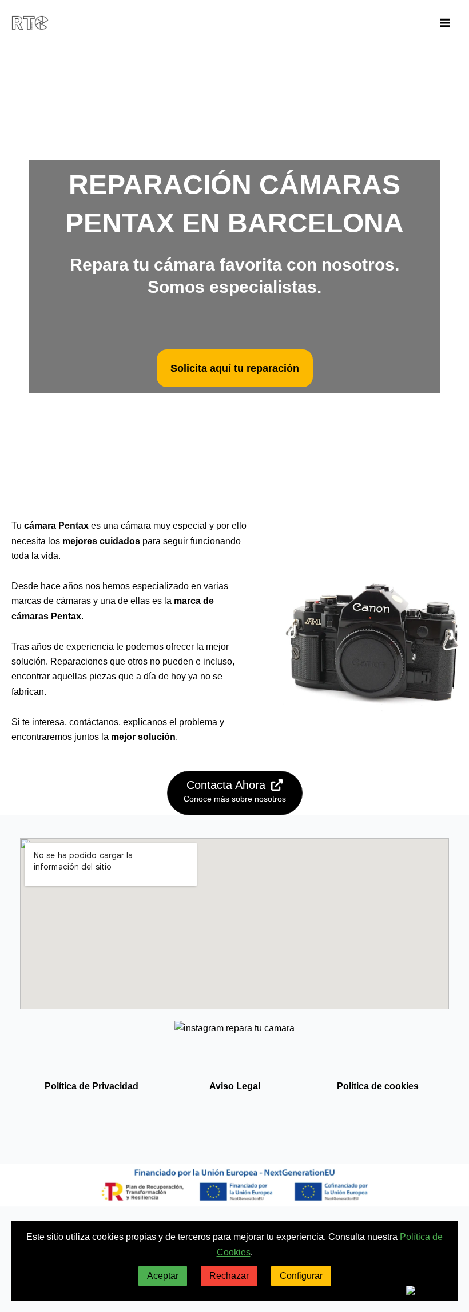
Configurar (301, 1276)
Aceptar (162, 1276)
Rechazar (229, 1276)
